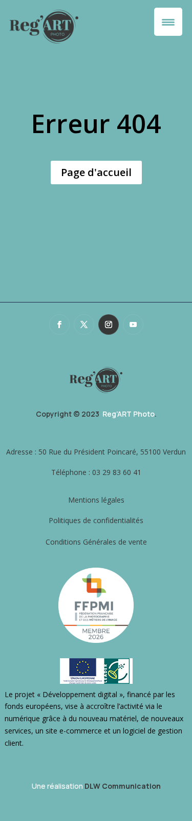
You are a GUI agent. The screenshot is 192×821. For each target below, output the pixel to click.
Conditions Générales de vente (96, 542)
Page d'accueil (96, 172)
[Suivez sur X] (84, 324)
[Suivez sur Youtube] (133, 324)
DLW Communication (122, 786)
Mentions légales (96, 500)
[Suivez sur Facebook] (59, 324)
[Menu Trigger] (168, 22)
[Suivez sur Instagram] (108, 324)
